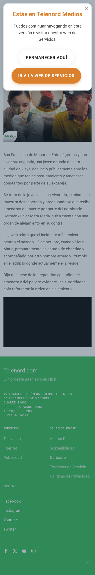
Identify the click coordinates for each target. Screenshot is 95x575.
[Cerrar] (86, 8)
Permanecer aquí (46, 57)
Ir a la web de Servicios (46, 75)
